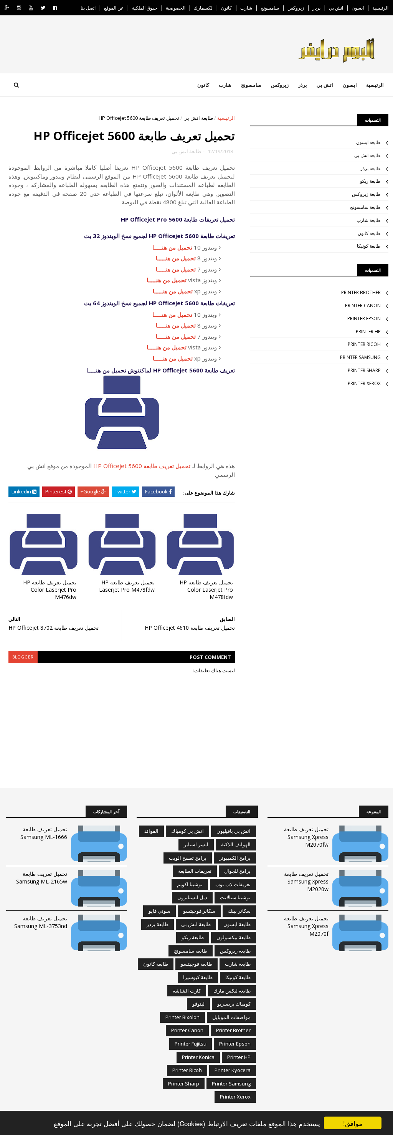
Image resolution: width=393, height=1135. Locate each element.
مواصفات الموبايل (231, 1017)
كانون (226, 8)
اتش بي (336, 8)
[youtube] (31, 8)
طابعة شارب (369, 220)
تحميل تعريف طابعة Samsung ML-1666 (43, 833)
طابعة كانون (369, 233)
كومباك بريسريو (234, 1003)
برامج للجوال (237, 870)
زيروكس (295, 8)
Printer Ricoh (364, 344)
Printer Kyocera (233, 1070)
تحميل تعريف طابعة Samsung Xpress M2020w (306, 881)
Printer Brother (361, 292)
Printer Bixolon (182, 1017)
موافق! (352, 1123)
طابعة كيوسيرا (198, 977)
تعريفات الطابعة (194, 870)
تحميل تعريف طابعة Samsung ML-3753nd (40, 922)
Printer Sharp (364, 370)
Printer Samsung (360, 357)
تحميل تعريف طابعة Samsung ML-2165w (41, 877)
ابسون (358, 8)
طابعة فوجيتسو (196, 963)
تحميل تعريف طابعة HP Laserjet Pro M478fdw (127, 586)
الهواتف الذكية (236, 844)
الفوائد (151, 830)
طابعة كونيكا (369, 246)
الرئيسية (380, 8)
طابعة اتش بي (198, 117)
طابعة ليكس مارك (232, 990)
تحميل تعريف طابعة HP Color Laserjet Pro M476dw (49, 589)
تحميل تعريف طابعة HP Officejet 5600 (141, 466)
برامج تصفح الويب (187, 857)
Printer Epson (364, 318)
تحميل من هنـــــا (172, 247)
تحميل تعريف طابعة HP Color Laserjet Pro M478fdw (206, 589)
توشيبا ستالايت (235, 897)
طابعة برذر (370, 168)
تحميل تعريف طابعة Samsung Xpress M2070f (306, 926)
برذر (316, 8)
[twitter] (43, 8)
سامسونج (270, 8)
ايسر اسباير (196, 844)
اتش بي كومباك (187, 830)
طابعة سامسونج (365, 207)
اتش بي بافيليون (233, 830)
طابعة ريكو (370, 181)
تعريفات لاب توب (233, 884)
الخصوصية (175, 8)
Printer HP (368, 331)
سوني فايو (159, 910)
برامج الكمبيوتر (235, 857)
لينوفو (198, 1003)
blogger (23, 657)
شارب (246, 8)
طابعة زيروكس (366, 194)
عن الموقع (114, 8)
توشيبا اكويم (190, 884)
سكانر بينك (239, 910)
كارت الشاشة (187, 990)
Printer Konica (198, 1057)
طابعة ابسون (368, 142)
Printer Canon (363, 305)
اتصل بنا (88, 8)
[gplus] (7, 8)
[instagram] (19, 8)
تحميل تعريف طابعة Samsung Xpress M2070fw (306, 837)
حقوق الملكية (144, 8)
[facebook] (55, 8)
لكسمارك (203, 8)
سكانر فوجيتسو (199, 910)
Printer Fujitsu (190, 1043)
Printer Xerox (364, 383)
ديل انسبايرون (192, 897)
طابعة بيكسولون (233, 937)
